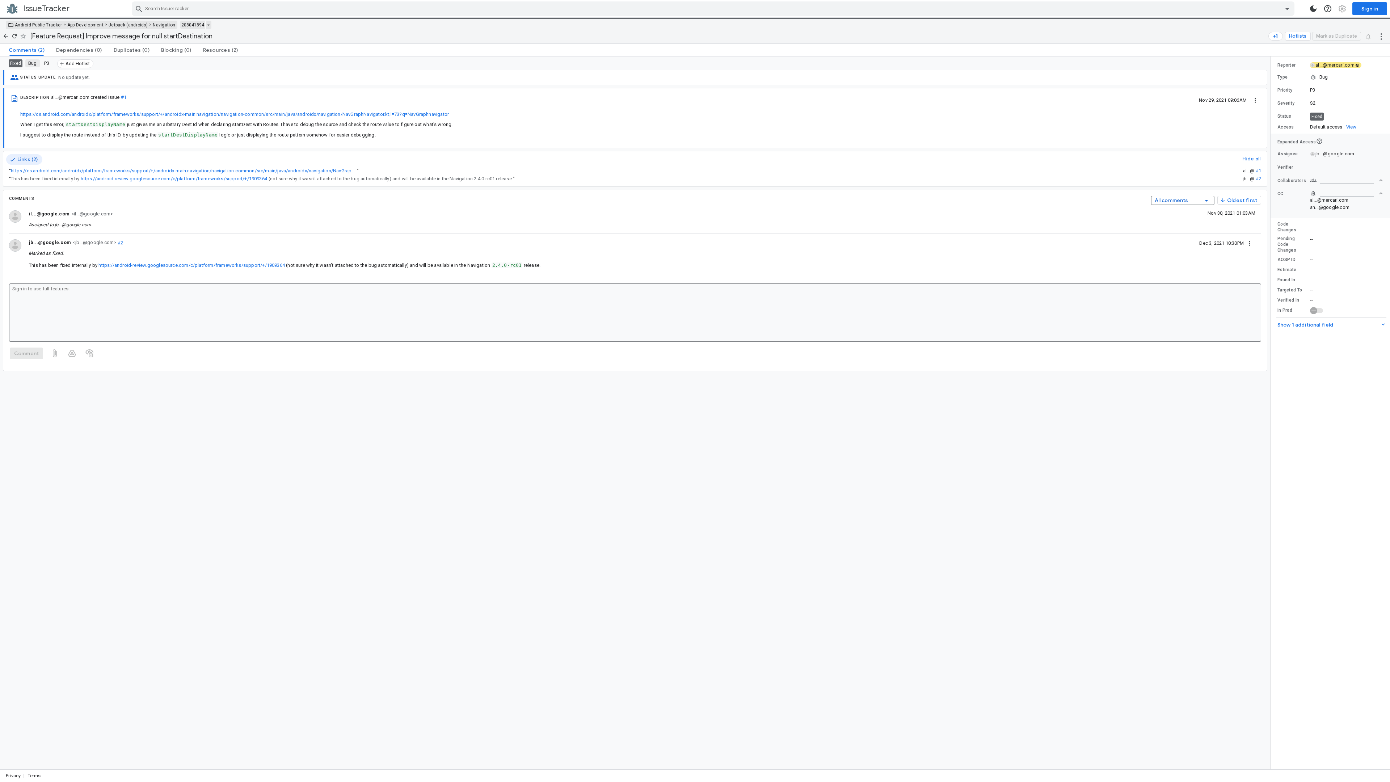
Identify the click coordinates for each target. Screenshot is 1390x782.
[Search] (139, 8)
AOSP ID (1286, 259)
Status (1284, 116)
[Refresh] (14, 36)
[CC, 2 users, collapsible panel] (1346, 193)
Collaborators (1291, 180)
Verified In (1288, 300)
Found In (1286, 279)
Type (1282, 77)
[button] (1330, 77)
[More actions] (1381, 36)
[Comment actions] (1249, 243)
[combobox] (714, 8)
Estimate (1286, 269)
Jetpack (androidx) (128, 25)
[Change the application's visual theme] (1313, 8)
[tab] (26, 50)
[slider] (1271, 412)
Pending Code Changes (1286, 244)
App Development (85, 25)
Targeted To (1289, 290)
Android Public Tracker (38, 25)
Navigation (164, 25)
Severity (1285, 103)
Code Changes (1286, 227)
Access (1285, 127)
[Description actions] (1255, 100)
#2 (1258, 178)
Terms (34, 775)
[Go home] (5, 36)
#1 (123, 97)
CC (1280, 193)
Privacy (13, 775)
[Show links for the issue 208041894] (208, 25)
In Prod (1284, 310)
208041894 (192, 25)
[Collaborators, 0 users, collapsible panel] (1346, 180)
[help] (1327, 8)
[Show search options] (1287, 8)
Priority (1284, 90)
